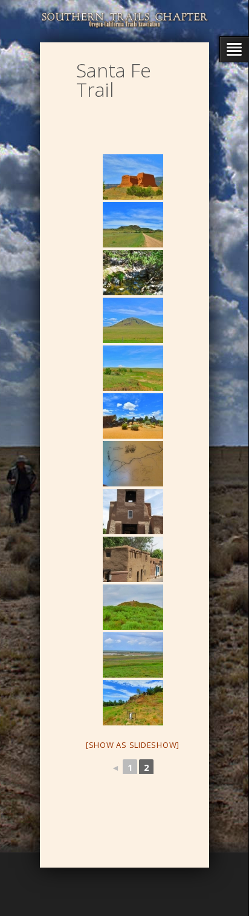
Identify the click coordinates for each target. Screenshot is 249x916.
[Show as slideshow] (132, 744)
